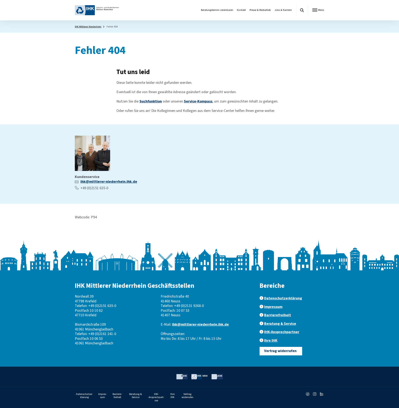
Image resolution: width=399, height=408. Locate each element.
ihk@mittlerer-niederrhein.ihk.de (108, 181)
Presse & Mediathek (260, 10)
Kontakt (241, 10)
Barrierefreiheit (277, 315)
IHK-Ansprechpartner (281, 332)
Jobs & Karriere (283, 10)
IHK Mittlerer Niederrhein (88, 26)
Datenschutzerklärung (283, 298)
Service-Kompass (198, 101)
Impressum (273, 306)
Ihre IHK (270, 340)
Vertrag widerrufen (280, 351)
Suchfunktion (150, 101)
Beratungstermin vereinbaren (217, 10)
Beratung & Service (280, 323)
